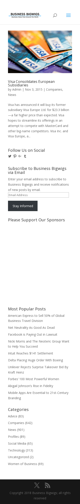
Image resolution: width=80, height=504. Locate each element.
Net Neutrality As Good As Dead (31, 327)
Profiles (13, 436)
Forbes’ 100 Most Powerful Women (33, 379)
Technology (16, 450)
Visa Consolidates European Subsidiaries (31, 83)
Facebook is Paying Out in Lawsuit (32, 334)
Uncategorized (18, 457)
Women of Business (22, 464)
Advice (12, 416)
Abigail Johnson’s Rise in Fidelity (30, 386)
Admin (16, 89)
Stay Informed (23, 206)
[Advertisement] (28, 240)
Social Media (17, 443)
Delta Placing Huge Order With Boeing (35, 360)
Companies (54, 89)
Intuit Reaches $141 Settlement (30, 353)
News (12, 95)
